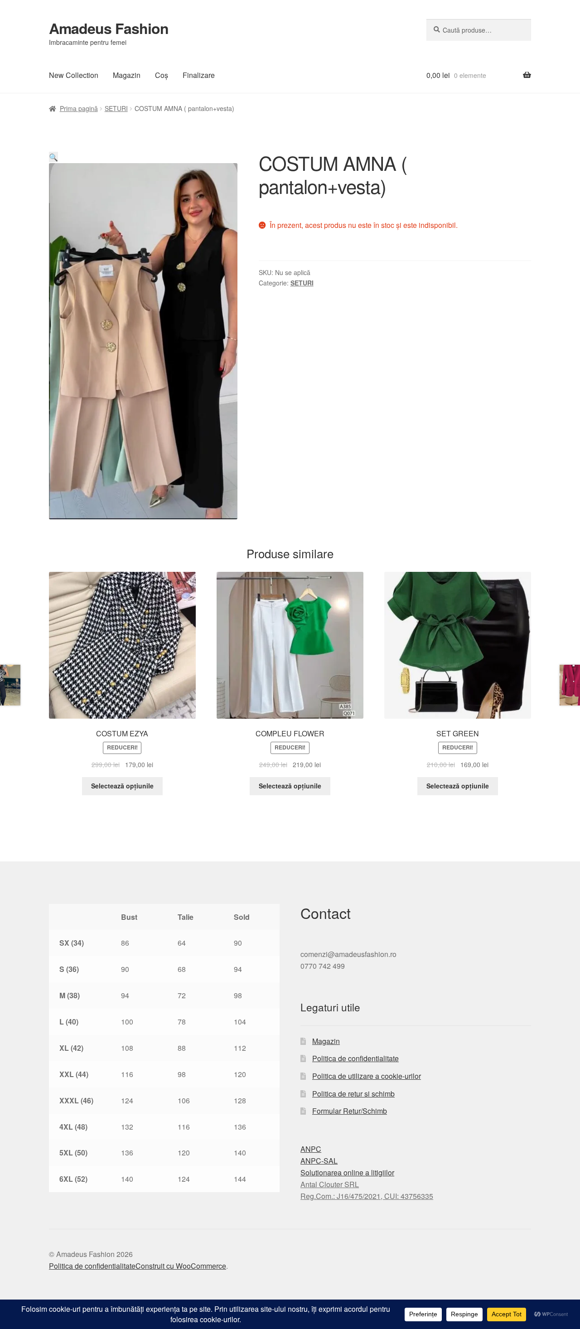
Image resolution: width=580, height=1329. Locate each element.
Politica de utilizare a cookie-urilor (366, 1076)
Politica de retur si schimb (353, 1093)
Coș (161, 75)
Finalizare (199, 75)
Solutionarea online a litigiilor (347, 1172)
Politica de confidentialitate (355, 1058)
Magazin (126, 75)
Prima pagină (79, 108)
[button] (53, 157)
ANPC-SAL (319, 1160)
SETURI (116, 108)
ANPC (310, 1149)
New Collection (73, 75)
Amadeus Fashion (109, 28)
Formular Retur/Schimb (349, 1111)
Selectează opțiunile (122, 785)
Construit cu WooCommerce (180, 1266)
